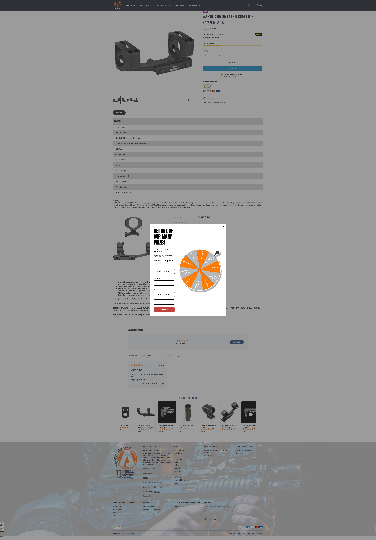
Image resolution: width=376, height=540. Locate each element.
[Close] (223, 226)
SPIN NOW (164, 309)
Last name (157, 278)
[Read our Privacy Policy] (173, 254)
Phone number (158, 290)
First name (157, 267)
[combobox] (158, 294)
